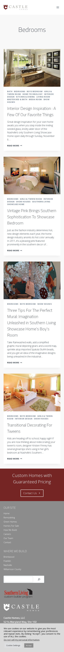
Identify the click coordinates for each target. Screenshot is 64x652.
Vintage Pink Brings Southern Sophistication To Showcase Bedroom (31, 216)
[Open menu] (57, 7)
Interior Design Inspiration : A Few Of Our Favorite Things (31, 111)
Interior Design (23, 418)
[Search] (39, 579)
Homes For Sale (11, 525)
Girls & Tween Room (31, 199)
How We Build (10, 530)
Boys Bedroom (35, 91)
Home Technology (32, 94)
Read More (14, 145)
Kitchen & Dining (25, 97)
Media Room (35, 99)
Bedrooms (19, 91)
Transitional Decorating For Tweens (29, 428)
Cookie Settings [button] (13, 645)
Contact (7, 542)
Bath (9, 91)
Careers (7, 534)
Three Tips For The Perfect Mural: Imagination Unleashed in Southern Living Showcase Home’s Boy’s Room (31, 322)
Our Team (8, 538)
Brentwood (9, 556)
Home (7, 513)
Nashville (8, 565)
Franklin (7, 561)
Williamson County (12, 569)
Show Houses (23, 201)
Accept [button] (29, 645)
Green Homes (10, 521)
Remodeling (9, 517)
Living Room (43, 97)
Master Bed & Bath (17, 99)
